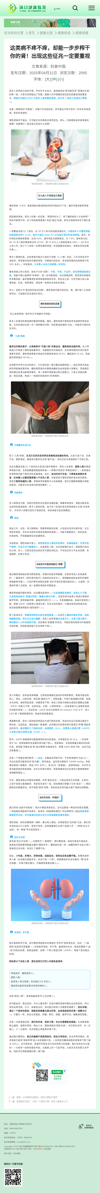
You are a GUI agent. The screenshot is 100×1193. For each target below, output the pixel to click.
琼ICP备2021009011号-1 (44, 1146)
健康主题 (46, 33)
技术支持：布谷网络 (12, 1153)
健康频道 (64, 33)
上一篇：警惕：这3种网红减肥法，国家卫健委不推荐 (32, 1097)
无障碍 (58, 9)
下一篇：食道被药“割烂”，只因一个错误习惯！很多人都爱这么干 (38, 1101)
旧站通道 (47, 1149)
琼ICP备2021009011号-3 (65, 1146)
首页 (31, 33)
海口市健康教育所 (26, 1146)
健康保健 (81, 33)
